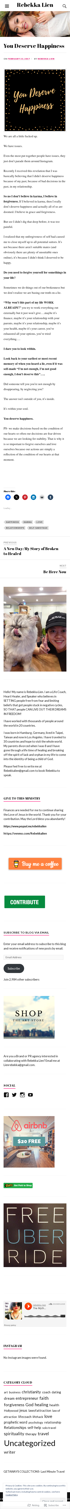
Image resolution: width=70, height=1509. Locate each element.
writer (9, 1451)
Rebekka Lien (35, 5)
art (6, 1392)
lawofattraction (39, 1410)
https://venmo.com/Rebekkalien (25, 833)
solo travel (49, 1428)
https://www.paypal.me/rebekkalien (25, 826)
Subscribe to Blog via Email (26, 932)
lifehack (38, 1417)
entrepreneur (27, 1398)
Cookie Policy (12, 1495)
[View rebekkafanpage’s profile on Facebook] (7, 1095)
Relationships (15, 1427)
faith (44, 1398)
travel (43, 1433)
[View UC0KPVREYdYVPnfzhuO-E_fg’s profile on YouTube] (31, 1095)
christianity (31, 1392)
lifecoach (24, 1417)
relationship (52, 1422)
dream (9, 1398)
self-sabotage (38, 528)
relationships (15, 528)
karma (28, 522)
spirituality (14, 1433)
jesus (23, 1410)
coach (46, 1392)
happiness (12, 522)
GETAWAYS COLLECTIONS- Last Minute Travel (34, 1471)
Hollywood (11, 1410)
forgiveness (14, 1404)
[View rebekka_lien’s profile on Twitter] (15, 1095)
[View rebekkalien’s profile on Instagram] (23, 1095)
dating (56, 1392)
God (29, 1404)
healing (41, 1404)
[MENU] (7, 6)
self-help (34, 1427)
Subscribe (14, 968)
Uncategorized (30, 1443)
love (40, 522)
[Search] (61, 6)
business (15, 1392)
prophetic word (15, 1422)
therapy (31, 1434)
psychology (36, 1422)
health (54, 1405)
